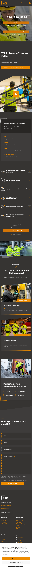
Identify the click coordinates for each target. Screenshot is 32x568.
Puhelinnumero (8, 449)
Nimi (5, 435)
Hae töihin (3, 522)
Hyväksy (16, 558)
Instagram (9, 395)
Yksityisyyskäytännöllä (5, 477)
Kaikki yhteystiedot (6, 429)
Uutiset (3, 539)
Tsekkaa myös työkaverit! (13, 67)
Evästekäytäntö (11, 566)
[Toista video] (16, 94)
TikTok (8, 391)
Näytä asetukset (16, 562)
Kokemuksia (4, 524)
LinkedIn (21, 395)
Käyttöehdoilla (15, 477)
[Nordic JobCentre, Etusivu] (4, 3)
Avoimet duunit (23, 300)
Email (6, 442)
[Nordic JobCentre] (4, 498)
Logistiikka (18, 527)
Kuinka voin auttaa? (9, 456)
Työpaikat (3, 520)
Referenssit (19, 529)
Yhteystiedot (4, 541)
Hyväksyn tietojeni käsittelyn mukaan (15, 480)
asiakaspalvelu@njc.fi (6, 505)
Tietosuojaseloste (19, 566)
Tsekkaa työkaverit (21, 335)
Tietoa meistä (4, 538)
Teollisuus (18, 522)
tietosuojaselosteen (19, 480)
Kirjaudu (18, 2)
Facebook (21, 391)
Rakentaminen (20, 520)
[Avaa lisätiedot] (29, 171)
